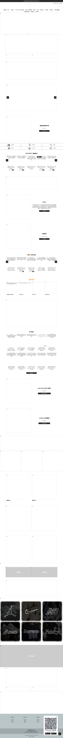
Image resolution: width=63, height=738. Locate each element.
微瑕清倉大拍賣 (27, 11)
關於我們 (32, 11)
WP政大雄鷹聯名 (57, 9)
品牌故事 (12, 719)
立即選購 (44, 210)
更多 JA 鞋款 (44, 423)
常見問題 (38, 720)
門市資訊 (37, 11)
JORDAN (12, 9)
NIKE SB (34, 9)
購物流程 (25, 720)
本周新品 (4, 9)
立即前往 (44, 238)
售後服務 (38, 719)
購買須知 (25, 719)
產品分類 (51, 9)
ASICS (38, 9)
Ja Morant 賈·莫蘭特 (28, 9)
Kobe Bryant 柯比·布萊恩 (20, 9)
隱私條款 (33, 736)
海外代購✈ (42, 9)
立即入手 (44, 130)
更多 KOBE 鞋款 (44, 393)
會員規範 (30, 736)
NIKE (8, 9)
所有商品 (46, 9)
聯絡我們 (12, 720)
